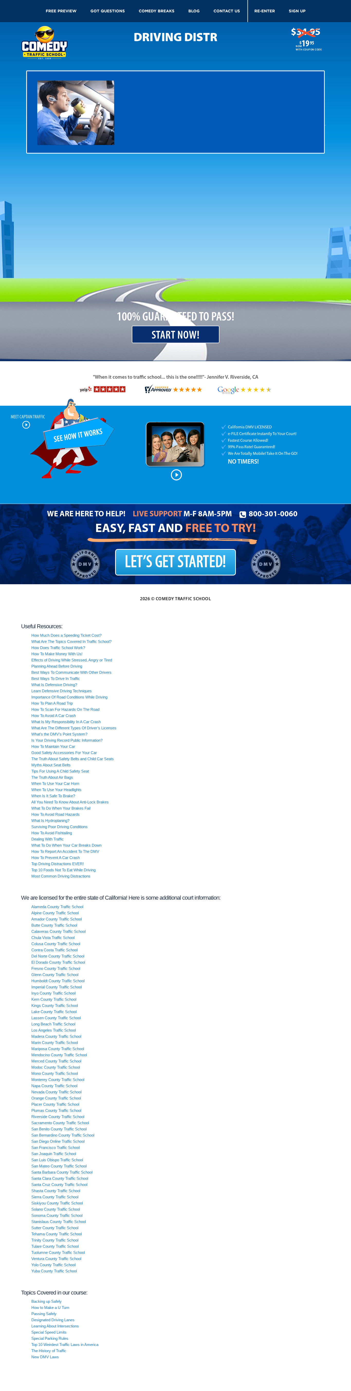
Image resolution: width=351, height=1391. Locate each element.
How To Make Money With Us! (56, 654)
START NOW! (176, 335)
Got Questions (107, 11)
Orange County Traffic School (56, 1098)
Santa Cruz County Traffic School (59, 1184)
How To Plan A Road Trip (52, 703)
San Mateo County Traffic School (59, 1166)
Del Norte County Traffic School (57, 956)
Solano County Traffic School (55, 1209)
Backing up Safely (46, 1301)
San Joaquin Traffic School (53, 1153)
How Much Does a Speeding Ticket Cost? (66, 635)
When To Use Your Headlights (56, 789)
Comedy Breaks (156, 11)
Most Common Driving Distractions (60, 876)
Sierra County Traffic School (54, 1197)
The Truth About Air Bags (52, 777)
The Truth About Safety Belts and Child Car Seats (72, 759)
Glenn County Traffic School (54, 974)
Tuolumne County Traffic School (58, 1252)
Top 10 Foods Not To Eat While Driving (63, 870)
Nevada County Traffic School (56, 1092)
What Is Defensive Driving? (54, 685)
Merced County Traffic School (56, 1061)
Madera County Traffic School (56, 1036)
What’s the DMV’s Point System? (59, 734)
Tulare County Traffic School (55, 1246)
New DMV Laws (45, 1357)
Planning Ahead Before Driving (56, 666)
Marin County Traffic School (54, 1042)
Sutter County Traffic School (54, 1228)
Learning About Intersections (55, 1326)
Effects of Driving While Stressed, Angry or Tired (71, 660)
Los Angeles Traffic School (53, 1030)
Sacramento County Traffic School (60, 1123)
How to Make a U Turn (50, 1307)
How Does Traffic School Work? (58, 647)
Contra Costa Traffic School (54, 950)
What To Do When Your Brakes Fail (60, 808)
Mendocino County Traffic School (59, 1055)
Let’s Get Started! (175, 562)
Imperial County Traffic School (56, 987)
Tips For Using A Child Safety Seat (60, 771)
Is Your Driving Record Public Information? (67, 740)
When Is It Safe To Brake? (53, 796)
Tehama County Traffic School (56, 1234)
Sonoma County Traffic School (56, 1215)
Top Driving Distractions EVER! (57, 864)
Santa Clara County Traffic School (59, 1178)
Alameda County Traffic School (57, 907)
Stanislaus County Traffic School (58, 1221)
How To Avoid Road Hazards (55, 814)
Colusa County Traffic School (55, 944)
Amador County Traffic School (56, 919)
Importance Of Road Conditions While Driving (69, 697)
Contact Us (227, 11)
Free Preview (61, 11)
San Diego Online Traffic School (58, 1141)
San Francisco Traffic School (55, 1147)
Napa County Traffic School (54, 1086)
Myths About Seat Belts (51, 765)
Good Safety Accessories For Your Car (64, 752)
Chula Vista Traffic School (53, 937)
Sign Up (297, 11)
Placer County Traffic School (55, 1104)
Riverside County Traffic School (57, 1116)
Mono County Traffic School (54, 1073)
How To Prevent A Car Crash (55, 857)
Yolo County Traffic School (53, 1265)
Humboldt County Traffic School (58, 981)
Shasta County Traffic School (55, 1191)
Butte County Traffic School (54, 925)
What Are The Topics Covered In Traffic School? (71, 641)
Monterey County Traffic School (57, 1079)
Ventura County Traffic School (56, 1258)
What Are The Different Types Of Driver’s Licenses (73, 728)
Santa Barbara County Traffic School (62, 1172)
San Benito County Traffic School (59, 1129)
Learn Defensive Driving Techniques (61, 691)
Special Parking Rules (49, 1338)
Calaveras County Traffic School (58, 931)
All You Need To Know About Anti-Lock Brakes (70, 802)
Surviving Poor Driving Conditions (59, 827)
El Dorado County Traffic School (58, 962)
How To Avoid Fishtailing (51, 833)
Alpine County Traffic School (55, 913)
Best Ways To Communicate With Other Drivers (71, 672)
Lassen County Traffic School (56, 1018)
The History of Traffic (48, 1351)
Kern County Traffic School (53, 999)
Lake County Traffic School (54, 1011)
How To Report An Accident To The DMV (65, 851)
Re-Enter (264, 11)
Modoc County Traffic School (55, 1067)
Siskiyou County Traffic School (57, 1203)
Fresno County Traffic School (55, 968)
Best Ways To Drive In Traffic (55, 678)
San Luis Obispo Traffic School (57, 1160)
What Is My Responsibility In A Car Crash (66, 722)
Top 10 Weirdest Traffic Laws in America (64, 1344)
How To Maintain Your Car (53, 746)
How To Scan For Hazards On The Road (65, 709)
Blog (194, 11)
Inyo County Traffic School (53, 993)
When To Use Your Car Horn (55, 783)
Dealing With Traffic (47, 839)
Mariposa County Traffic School (57, 1049)
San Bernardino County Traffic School (62, 1135)
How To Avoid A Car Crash (53, 715)
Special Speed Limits (49, 1332)
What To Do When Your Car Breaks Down (66, 845)
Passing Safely (44, 1314)
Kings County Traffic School (54, 1005)
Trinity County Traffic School (54, 1240)
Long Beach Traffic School (53, 1024)
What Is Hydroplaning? (50, 820)
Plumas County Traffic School (56, 1110)
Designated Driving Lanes (53, 1320)
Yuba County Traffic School (54, 1271)
